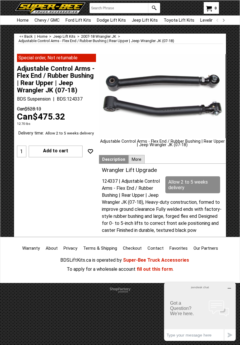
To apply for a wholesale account (101, 269)
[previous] (217, 20)
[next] (223, 20)
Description (113, 159)
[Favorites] (90, 151)
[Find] (154, 8)
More (136, 159)
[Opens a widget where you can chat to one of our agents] (200, 311)
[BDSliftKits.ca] (50, 8)
